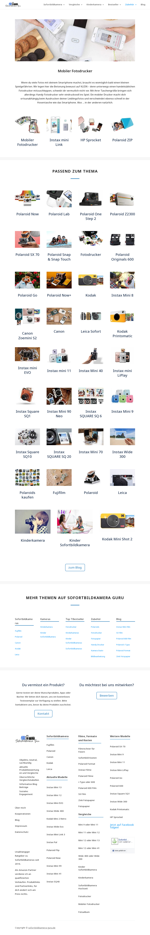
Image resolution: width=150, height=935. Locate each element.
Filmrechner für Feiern (86, 750)
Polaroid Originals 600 (122, 256)
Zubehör (129, 5)
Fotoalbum (84, 911)
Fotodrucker (91, 254)
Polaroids (95, 627)
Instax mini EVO (27, 370)
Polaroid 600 (116, 785)
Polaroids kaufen (27, 495)
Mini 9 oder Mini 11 (88, 824)
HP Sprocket (91, 139)
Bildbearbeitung (98, 656)
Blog (143, 5)
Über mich (20, 807)
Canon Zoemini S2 (27, 335)
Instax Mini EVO (55, 802)
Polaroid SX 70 (27, 254)
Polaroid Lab (59, 213)
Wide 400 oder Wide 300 (88, 857)
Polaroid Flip (53, 850)
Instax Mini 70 (91, 451)
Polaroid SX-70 (117, 746)
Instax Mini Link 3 (56, 834)
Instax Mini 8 (122, 295)
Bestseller (113, 5)
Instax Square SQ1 (27, 413)
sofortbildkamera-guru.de (41, 927)
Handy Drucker (97, 644)
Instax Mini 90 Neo (59, 413)
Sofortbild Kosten (87, 757)
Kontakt (43, 714)
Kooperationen (22, 813)
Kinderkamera (94, 5)
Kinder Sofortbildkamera (75, 542)
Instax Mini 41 (54, 873)
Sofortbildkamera (53, 5)
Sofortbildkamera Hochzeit (87, 887)
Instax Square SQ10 (27, 454)
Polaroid (91, 492)
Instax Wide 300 (122, 454)
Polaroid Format (123, 650)
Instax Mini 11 (117, 762)
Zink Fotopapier (123, 656)
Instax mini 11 (59, 370)
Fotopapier (96, 638)
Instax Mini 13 (54, 787)
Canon (59, 331)
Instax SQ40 (53, 881)
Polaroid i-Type (123, 644)
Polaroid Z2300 (122, 213)
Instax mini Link (59, 142)
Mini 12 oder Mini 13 (89, 840)
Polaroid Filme (85, 775)
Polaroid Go (27, 295)
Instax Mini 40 (91, 370)
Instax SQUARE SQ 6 (91, 413)
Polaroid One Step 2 (91, 216)
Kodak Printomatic (122, 333)
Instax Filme (84, 769)
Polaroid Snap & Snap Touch (59, 256)
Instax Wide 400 (55, 810)
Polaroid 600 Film (123, 638)
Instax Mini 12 (54, 795)
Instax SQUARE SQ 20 (59, 454)
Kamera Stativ (97, 650)
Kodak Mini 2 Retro (56, 818)
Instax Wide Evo (55, 826)
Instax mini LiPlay (122, 373)
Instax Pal (52, 842)
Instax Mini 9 (122, 411)
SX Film (119, 632)
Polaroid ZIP (122, 139)
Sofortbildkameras (74, 648)
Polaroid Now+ (59, 295)
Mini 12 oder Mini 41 (89, 848)
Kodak (91, 295)
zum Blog (75, 567)
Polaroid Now (27, 213)
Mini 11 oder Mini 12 (89, 832)
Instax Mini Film (123, 627)
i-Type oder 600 (86, 781)
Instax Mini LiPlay (119, 770)
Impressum (21, 825)
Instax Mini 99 (54, 865)
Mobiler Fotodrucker (27, 142)
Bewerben (107, 696)
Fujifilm (59, 492)
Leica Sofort (91, 331)
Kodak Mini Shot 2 (117, 539)
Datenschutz (21, 831)
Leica (122, 492)
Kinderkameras (72, 632)
